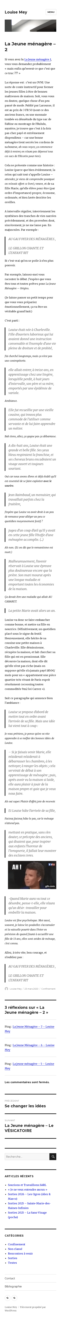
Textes (12, 1262)
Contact (10, 1278)
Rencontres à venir (20, 1253)
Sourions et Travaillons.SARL (27, 1185)
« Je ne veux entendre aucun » (27, 1189)
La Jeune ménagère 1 (37, 59)
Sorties (12, 1258)
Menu (50, 12)
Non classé (15, 1249)
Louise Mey (16, 12)
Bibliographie (13, 1286)
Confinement (48, 988)
